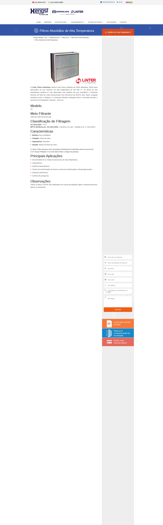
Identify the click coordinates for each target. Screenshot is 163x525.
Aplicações (111, 22)
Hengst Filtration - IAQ (40, 37)
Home (38, 22)
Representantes (109, 2)
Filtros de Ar (60, 22)
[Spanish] (131, 2)
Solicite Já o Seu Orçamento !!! (119, 32)
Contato (123, 22)
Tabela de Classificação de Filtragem (122, 333)
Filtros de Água (95, 22)
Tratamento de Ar (54, 37)
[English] (127, 2)
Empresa (48, 22)
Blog (121, 2)
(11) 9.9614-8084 (56, 2)
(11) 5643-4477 (40, 2)
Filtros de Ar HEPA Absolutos (80, 37)
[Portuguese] (129, 2)
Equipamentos (77, 22)
